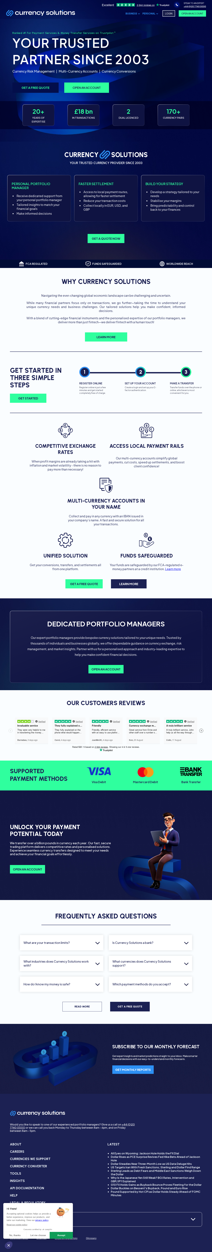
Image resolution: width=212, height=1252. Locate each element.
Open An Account (192, 13)
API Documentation (27, 1188)
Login (168, 13)
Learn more (173, 569)
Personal (148, 13)
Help (14, 1195)
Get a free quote (36, 87)
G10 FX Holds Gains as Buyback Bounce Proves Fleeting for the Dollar (156, 1184)
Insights (17, 1181)
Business (131, 13)
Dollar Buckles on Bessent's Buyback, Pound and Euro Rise (149, 1188)
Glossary (91, 1238)
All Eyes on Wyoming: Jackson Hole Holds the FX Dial (145, 1153)
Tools (15, 1173)
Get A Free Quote (130, 1006)
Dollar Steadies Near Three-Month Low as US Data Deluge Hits (151, 1164)
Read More (82, 1006)
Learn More (106, 337)
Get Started (28, 398)
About (15, 1144)
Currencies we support (30, 1159)
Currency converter (28, 1166)
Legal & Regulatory (28, 1203)
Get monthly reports (133, 1070)
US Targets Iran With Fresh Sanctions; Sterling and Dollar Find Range (155, 1167)
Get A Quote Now (106, 238)
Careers (17, 1152)
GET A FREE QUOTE (84, 584)
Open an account (87, 87)
